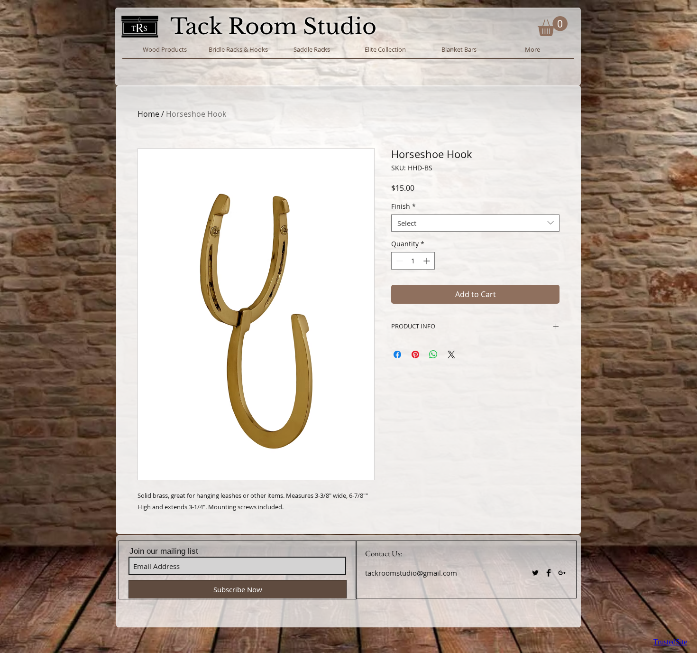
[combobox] (475, 223)
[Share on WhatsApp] (433, 354)
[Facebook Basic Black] (548, 573)
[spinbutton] (413, 260)
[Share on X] (451, 354)
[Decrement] (398, 260)
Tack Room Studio (276, 26)
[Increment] (427, 260)
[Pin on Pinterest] (415, 354)
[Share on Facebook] (397, 354)
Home (148, 114)
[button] (553, 26)
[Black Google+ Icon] (562, 573)
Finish (403, 207)
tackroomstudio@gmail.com (411, 573)
